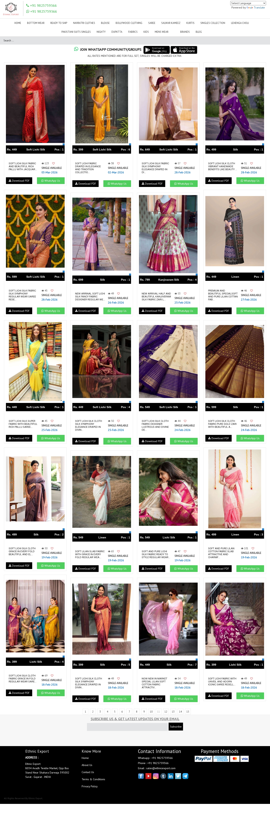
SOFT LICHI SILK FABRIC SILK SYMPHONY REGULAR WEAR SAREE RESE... (22, 295)
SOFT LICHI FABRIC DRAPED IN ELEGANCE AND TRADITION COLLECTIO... (88, 168)
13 (173, 711)
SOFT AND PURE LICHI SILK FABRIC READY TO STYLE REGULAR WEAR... (156, 554)
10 (151, 711)
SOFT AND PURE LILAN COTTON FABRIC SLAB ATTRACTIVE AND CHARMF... (221, 553)
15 (187, 711)
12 (165, 711)
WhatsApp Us (52, 180)
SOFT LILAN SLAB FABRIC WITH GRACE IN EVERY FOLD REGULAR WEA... (90, 554)
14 (180, 711)
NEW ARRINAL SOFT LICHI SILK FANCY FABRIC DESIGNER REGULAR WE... (90, 296)
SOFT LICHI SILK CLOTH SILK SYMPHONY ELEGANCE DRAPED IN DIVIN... (88, 425)
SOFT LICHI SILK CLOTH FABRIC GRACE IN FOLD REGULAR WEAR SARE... (22, 678)
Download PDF (20, 180)
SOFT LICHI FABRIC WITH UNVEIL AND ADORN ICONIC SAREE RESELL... (222, 681)
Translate (259, 7)
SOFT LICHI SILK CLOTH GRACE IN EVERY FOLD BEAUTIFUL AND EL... (22, 551)
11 (158, 711)
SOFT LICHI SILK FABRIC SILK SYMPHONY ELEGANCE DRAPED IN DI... (155, 168)
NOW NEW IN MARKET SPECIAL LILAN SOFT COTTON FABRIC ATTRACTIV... (154, 683)
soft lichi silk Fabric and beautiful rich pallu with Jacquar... (23, 166)
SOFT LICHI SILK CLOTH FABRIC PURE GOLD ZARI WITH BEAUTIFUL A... (222, 423)
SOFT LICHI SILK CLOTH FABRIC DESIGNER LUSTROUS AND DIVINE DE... (155, 425)
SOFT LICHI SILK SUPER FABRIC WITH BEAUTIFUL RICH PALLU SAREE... (23, 423)
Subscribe (176, 726)
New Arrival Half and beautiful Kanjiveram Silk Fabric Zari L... (156, 296)
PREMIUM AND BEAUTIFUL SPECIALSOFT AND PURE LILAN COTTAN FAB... (223, 295)
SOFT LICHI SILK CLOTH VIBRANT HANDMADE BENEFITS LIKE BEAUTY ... (222, 166)
